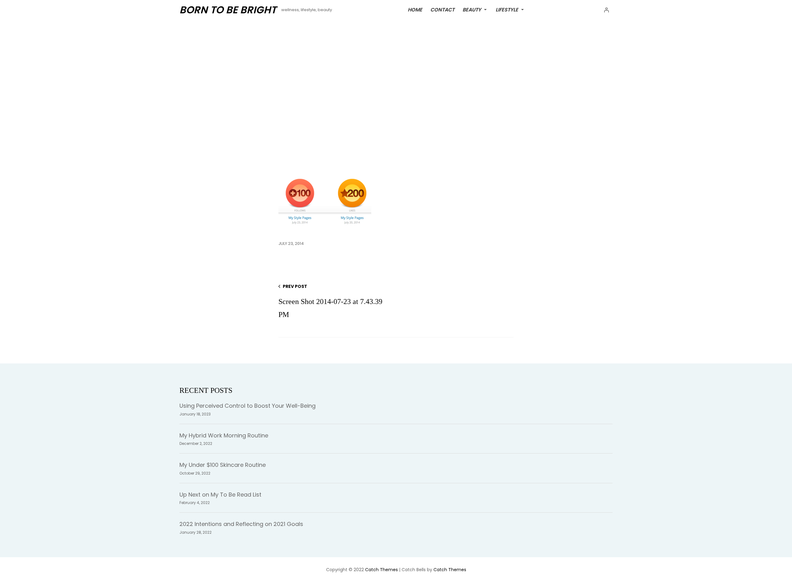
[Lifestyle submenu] (522, 9)
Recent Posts (205, 390)
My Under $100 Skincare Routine (222, 465)
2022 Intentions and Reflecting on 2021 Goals (241, 524)
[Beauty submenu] (485, 9)
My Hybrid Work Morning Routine (223, 435)
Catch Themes (381, 570)
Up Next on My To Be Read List (220, 494)
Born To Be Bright (227, 10)
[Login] (606, 10)
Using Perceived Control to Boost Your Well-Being (247, 406)
